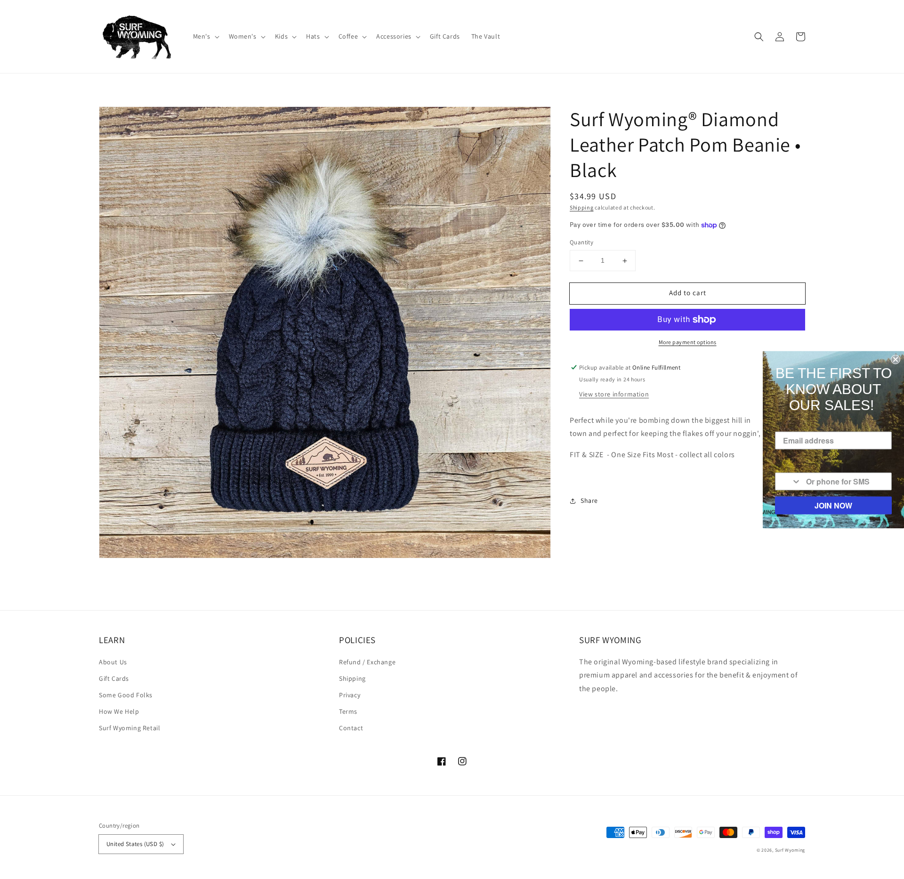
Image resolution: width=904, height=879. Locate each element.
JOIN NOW (833, 505)
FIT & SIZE (587, 455)
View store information (614, 394)
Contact (351, 728)
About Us (113, 662)
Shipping (582, 207)
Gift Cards (114, 678)
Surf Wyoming (790, 850)
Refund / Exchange (367, 662)
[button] (205, 36)
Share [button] (589, 500)
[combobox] (788, 481)
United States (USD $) (135, 844)
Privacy (349, 695)
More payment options (688, 342)
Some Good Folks (126, 695)
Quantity (581, 243)
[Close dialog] (895, 359)
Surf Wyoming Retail (129, 728)
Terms (348, 711)
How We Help (119, 711)
